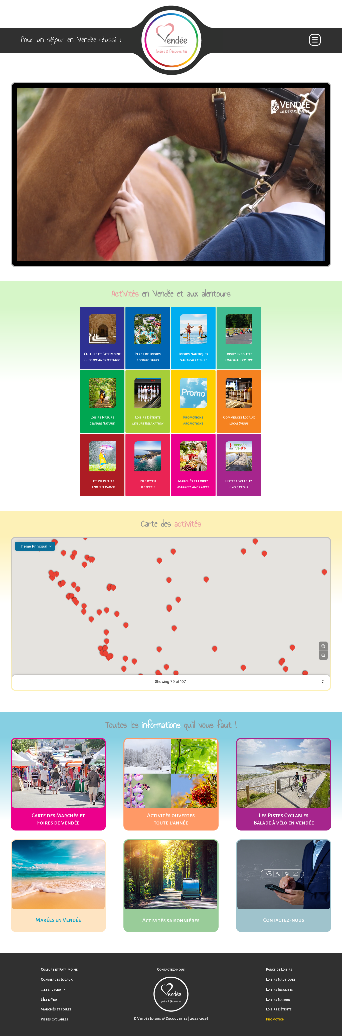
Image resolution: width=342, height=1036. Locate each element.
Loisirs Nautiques (193, 354)
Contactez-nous (283, 920)
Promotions (193, 417)
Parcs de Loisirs (148, 354)
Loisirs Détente (147, 417)
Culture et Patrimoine (102, 354)
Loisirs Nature (102, 417)
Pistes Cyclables (239, 481)
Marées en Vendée (58, 920)
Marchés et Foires (193, 481)
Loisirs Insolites (239, 354)
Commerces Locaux (239, 417)
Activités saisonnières (171, 920)
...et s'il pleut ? (102, 481)
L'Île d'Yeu (148, 481)
